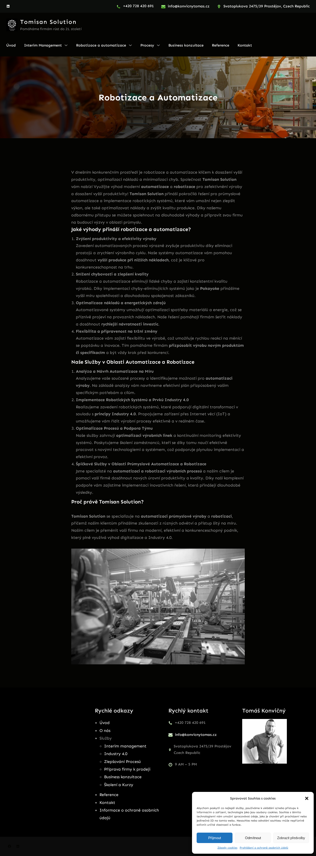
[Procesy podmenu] (158, 45)
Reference (108, 794)
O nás (104, 730)
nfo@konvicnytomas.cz (189, 6)
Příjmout (214, 838)
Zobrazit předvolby (291, 838)
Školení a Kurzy (118, 784)
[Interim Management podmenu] (66, 45)
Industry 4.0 (115, 753)
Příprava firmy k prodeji (127, 769)
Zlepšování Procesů (122, 761)
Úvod (104, 722)
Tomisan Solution (48, 21)
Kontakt (107, 802)
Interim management (125, 746)
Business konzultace (123, 776)
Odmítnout (253, 838)
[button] (306, 798)
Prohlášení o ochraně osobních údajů (264, 847)
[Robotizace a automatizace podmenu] (130, 45)
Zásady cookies (227, 847)
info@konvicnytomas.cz (196, 734)
